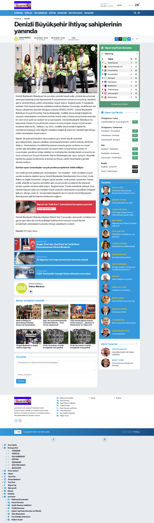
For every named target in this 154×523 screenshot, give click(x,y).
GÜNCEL (28, 13)
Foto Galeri (13, 471)
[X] (20, 420)
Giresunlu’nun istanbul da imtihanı (122, 364)
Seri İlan (11, 482)
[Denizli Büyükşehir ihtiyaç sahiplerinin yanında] (55, 68)
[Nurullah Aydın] (105, 289)
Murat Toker (118, 360)
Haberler (17, 19)
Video (10, 474)
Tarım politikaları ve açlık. (122, 203)
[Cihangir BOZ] (105, 321)
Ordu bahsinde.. (119, 334)
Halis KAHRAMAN (119, 264)
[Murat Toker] (105, 363)
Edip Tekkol (117, 220)
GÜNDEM (18, 13)
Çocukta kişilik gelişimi (121, 257)
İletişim (118, 398)
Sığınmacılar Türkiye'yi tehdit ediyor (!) (124, 225)
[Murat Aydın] (105, 190)
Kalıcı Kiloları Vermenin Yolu (123, 301)
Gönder (21, 381)
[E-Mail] (31, 292)
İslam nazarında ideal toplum (124, 323)
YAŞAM (27, 19)
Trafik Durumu (65, 405)
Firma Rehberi (14, 479)
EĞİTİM (52, 13)
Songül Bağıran (119, 243)
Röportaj (12, 485)
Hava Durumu (65, 400)
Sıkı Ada (115, 276)
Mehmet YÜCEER (119, 200)
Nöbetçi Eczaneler (66, 398)
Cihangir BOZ (118, 320)
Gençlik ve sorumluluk (121, 290)
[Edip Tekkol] (105, 223)
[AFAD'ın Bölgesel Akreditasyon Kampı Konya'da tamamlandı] (28, 312)
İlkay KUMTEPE (118, 231)
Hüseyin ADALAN (119, 349)
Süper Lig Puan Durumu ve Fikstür (26, 511)
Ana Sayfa (12, 445)
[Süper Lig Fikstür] (137, 113)
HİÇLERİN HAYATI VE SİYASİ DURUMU (123, 353)
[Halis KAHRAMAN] (105, 267)
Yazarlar (12, 477)
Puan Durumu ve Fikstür (68, 408)
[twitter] (105, 440)
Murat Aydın (117, 188)
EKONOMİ (62, 13)
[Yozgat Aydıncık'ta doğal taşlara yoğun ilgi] (28, 336)
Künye (93, 398)
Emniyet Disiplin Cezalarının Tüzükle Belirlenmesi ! (123, 268)
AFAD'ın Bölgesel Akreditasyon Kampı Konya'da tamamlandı (25, 323)
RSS (18, 432)
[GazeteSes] (22, 5)
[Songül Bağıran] (105, 245)
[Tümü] (137, 183)
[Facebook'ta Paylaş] (116, 39)
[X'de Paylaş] (120, 39)
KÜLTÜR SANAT (75, 13)
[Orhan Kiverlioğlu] (105, 332)
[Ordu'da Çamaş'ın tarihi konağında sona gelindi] (55, 336)
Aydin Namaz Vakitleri (68, 403)
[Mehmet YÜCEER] (105, 201)
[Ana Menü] (138, 13)
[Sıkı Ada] (105, 278)
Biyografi (12, 488)
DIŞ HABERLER (40, 13)
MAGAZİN (88, 13)
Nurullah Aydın (119, 287)
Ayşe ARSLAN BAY (119, 254)
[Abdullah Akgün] (105, 310)
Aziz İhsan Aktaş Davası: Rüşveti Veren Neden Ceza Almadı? (123, 192)
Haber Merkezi (36, 286)
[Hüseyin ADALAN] (105, 352)
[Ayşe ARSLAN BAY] (105, 256)
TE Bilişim (136, 432)
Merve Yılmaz (118, 298)
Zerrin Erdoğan (119, 209)
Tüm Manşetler (65, 410)
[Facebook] (16, 420)
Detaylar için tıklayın (119, 104)
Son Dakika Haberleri (67, 413)
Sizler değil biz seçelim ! (122, 279)
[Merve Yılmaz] (105, 299)
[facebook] (53, 440)
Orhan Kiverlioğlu (121, 331)
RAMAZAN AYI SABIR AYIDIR (123, 246)
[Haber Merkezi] (21, 288)
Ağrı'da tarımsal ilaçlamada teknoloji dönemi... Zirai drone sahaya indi (55, 323)
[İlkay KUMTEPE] (105, 234)
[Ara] (135, 13)
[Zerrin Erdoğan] (105, 212)
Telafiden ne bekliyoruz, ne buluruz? (123, 235)
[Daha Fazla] (129, 39)
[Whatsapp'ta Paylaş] (124, 39)
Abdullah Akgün (119, 309)
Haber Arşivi (64, 416)
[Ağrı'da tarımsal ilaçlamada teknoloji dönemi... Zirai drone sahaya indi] (55, 312)
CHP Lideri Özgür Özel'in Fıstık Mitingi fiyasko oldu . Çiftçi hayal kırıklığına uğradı (124, 214)
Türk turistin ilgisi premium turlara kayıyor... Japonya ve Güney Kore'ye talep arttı (82, 323)
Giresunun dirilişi (119, 312)
